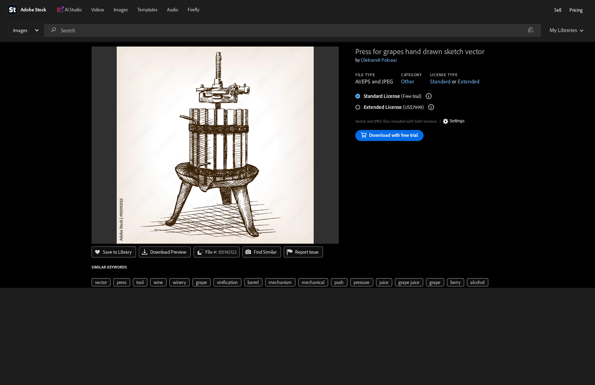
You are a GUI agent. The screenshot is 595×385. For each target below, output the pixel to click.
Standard (440, 81)
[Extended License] (431, 107)
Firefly (193, 10)
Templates (147, 10)
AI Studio (73, 10)
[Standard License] (429, 96)
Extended (468, 81)
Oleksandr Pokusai (379, 60)
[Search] (54, 30)
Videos (97, 10)
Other (407, 81)
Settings (456, 121)
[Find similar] (530, 30)
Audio (172, 10)
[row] (101, 282)
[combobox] (292, 30)
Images (121, 10)
